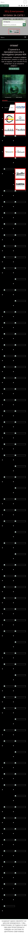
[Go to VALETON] (20, 855)
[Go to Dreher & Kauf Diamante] (20, 240)
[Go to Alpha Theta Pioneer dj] (9, 107)
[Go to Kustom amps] (20, 471)
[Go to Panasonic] (20, 625)
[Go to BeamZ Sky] (9, 152)
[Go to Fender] (20, 294)
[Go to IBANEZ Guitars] (9, 382)
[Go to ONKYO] (20, 614)
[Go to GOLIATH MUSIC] (9, 338)
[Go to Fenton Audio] (20, 305)
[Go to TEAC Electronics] (9, 833)
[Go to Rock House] (20, 702)
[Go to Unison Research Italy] (9, 855)
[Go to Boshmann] (9, 174)
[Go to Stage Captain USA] (20, 789)
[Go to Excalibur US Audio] (9, 295)
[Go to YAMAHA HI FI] (20, 900)
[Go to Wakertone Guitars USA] (20, 877)
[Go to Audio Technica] (20, 118)
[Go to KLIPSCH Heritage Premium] (9, 460)
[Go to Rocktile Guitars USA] (20, 713)
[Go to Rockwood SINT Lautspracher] (20, 724)
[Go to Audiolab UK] (9, 129)
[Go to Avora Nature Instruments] (9, 140)
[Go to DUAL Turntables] (9, 251)
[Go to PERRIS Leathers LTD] (20, 636)
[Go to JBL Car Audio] (20, 416)
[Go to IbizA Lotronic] (20, 382)
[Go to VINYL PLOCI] (20, 866)
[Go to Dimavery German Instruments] (9, 228)
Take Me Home (14, 68)
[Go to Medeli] (20, 558)
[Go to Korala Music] (20, 460)
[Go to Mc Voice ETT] (9, 548)
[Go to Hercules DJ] (20, 371)
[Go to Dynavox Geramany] (9, 262)
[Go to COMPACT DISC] (9, 206)
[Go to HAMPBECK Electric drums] (9, 349)
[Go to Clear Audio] (20, 195)
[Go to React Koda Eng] (20, 691)
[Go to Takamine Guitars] (9, 822)
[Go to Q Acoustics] (20, 680)
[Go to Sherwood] (9, 767)
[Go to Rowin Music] (20, 735)
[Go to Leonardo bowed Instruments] (20, 481)
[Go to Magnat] (9, 515)
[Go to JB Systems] (9, 416)
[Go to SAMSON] (20, 745)
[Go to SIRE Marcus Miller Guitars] (20, 778)
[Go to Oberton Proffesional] (9, 603)
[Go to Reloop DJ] (9, 702)
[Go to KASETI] (9, 438)
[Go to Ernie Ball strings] (20, 273)
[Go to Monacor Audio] (20, 569)
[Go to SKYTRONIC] (9, 790)
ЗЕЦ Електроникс (14, 11)
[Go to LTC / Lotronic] (20, 492)
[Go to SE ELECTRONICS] (20, 756)
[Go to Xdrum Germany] (9, 899)
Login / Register (4, 5)
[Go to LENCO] (9, 482)
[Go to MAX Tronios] (20, 537)
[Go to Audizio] (20, 129)
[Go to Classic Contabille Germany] (9, 195)
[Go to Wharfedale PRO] (20, 889)
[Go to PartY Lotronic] (9, 636)
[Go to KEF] (20, 438)
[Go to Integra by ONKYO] (20, 393)
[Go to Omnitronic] (9, 614)
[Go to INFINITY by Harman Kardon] (9, 393)
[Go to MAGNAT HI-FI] (20, 515)
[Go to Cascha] (20, 184)
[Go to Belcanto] (20, 152)
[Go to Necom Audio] (9, 591)
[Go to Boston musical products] (20, 173)
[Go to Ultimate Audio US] (20, 844)
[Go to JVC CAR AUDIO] (20, 427)
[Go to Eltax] (9, 273)
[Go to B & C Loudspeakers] (20, 140)
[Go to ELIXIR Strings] (20, 262)
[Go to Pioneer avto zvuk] (20, 647)
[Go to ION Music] (9, 405)
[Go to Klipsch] (20, 449)
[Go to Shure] (20, 767)
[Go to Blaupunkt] (20, 163)
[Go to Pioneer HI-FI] (20, 658)
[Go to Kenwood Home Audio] (9, 449)
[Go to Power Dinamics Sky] (9, 669)
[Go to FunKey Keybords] (9, 316)
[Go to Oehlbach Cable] (20, 603)
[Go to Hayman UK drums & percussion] (20, 360)
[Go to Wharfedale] (9, 889)
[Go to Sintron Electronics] (9, 778)
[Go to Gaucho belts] (9, 327)
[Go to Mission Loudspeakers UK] (9, 569)
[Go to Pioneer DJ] (9, 658)
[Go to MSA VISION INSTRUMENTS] (9, 580)
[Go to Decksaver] (9, 217)
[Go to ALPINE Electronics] (20, 107)
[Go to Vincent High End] (9, 866)
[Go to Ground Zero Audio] (20, 338)
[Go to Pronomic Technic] (20, 669)
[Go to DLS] (20, 228)
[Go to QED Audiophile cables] (9, 691)
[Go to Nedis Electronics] (20, 591)
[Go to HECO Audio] (9, 371)
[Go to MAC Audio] (9, 504)
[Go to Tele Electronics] (9, 844)
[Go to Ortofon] (9, 625)
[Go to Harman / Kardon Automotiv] (20, 349)
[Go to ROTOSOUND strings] (9, 735)
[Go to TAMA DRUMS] (20, 822)
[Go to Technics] (20, 833)
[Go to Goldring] (20, 327)
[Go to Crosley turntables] (20, 206)
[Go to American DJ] (9, 118)
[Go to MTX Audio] (20, 580)
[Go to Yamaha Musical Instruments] (9, 911)
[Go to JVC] (9, 427)
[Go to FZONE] (20, 316)
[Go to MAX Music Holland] (20, 526)
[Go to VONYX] (9, 877)
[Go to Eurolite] (20, 284)
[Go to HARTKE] (9, 360)
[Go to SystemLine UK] (9, 811)
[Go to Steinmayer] (20, 800)
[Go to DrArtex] (9, 240)
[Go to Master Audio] (9, 526)
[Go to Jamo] (20, 405)
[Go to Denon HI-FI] (20, 217)
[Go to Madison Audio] (20, 504)
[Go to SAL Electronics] (9, 746)
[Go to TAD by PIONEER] (20, 811)
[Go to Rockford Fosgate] (9, 713)
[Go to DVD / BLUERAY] (20, 251)
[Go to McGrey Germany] (20, 548)
